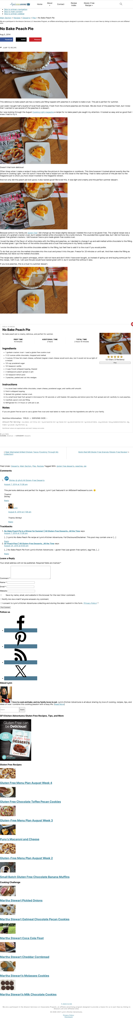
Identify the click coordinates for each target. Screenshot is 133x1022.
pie (85, 466)
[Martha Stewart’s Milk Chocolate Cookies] (8, 989)
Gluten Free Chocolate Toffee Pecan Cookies (30, 801)
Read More (59, 704)
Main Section (5, 18)
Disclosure (69, 1017)
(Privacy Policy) (90, 603)
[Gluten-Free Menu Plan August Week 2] (8, 853)
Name (3, 582)
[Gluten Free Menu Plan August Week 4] (8, 778)
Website (3, 591)
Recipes (17, 18)
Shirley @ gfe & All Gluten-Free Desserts (26, 480)
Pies (34, 18)
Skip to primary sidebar (14, 14)
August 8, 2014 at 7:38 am (19, 512)
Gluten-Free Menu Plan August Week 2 (26, 858)
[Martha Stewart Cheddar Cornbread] (8, 952)
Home (39, 4)
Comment (5, 578)
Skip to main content (13, 11)
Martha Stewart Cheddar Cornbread (24, 957)
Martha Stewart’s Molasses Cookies (24, 975)
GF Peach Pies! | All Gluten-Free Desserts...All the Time (29, 543)
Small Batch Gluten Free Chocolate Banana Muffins (35, 877)
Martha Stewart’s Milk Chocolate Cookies (28, 994)
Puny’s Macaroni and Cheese (19, 839)
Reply (6, 500)
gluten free (32, 233)
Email (3, 586)
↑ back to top (66, 1004)
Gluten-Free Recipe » (89, 4)
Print (115, 363)
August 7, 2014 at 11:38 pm (16, 484)
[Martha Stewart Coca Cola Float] (8, 933)
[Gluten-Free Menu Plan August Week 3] (8, 815)
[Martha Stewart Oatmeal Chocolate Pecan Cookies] (8, 914)
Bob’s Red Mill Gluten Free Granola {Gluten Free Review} (103, 452)
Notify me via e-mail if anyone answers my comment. (25, 599)
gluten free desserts (65, 466)
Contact (60, 4)
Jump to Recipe (9, 48)
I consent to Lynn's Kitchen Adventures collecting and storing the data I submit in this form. (50, 603)
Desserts (26, 18)
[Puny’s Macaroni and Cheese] (8, 834)
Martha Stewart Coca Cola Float (22, 938)
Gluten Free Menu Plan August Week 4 (26, 783)
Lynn (15, 508)
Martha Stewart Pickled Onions (21, 900)
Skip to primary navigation (15, 9)
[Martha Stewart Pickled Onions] (8, 895)
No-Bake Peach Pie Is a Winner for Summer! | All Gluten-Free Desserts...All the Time (42, 531)
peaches (79, 466)
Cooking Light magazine (43, 112)
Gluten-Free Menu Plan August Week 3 (26, 820)
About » (49, 4)
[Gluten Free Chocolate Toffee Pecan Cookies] (8, 797)
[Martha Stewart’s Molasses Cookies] (8, 971)
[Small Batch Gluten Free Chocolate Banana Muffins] (8, 872)
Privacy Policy (68, 1015)
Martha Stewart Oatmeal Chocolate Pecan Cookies (34, 919)
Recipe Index (74, 4)
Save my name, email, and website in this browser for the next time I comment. (40, 595)
